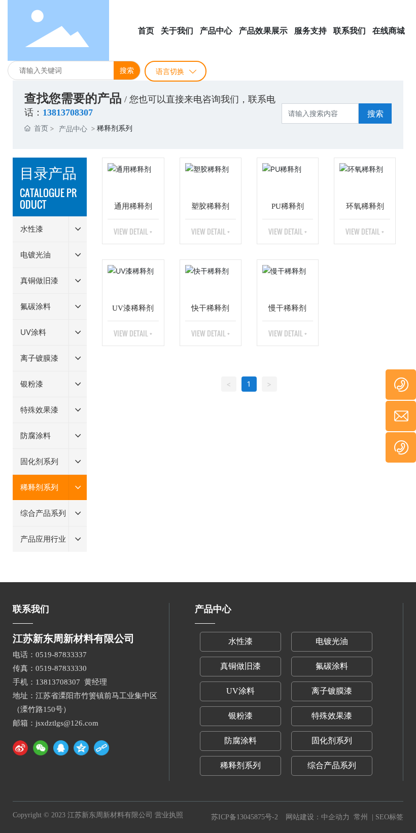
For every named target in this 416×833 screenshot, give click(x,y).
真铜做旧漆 (240, 666)
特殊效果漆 (331, 715)
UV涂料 (240, 691)
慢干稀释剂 (287, 308)
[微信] (40, 747)
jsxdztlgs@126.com (67, 723)
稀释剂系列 (240, 765)
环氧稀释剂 (365, 206)
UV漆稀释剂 (133, 308)
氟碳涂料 (332, 666)
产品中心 (73, 128)
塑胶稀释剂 (210, 206)
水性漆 (240, 641)
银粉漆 (240, 715)
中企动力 (336, 817)
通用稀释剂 (133, 206)
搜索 (127, 70)
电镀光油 (332, 641)
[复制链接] (101, 747)
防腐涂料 (240, 740)
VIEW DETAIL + (133, 231)
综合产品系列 (331, 765)
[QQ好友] (60, 747)
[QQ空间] (81, 747)
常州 (361, 817)
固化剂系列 (331, 740)
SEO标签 (389, 817)
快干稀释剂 (210, 308)
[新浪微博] (20, 747)
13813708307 (58, 682)
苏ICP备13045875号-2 (244, 817)
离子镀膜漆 (331, 691)
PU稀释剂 (287, 206)
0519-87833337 (61, 655)
